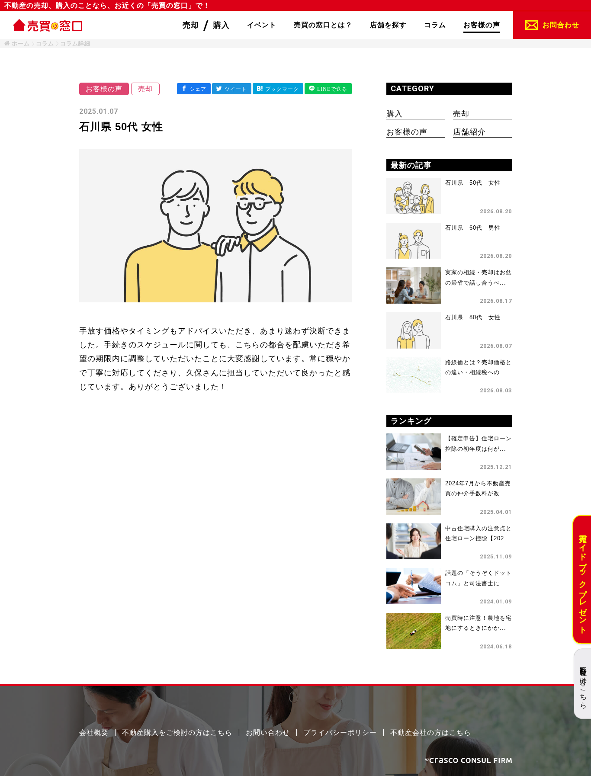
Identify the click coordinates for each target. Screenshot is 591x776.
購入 (394, 114)
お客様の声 (406, 132)
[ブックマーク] (278, 88)
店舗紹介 (469, 132)
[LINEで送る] (328, 88)
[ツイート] (231, 88)
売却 (461, 114)
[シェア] (194, 88)
